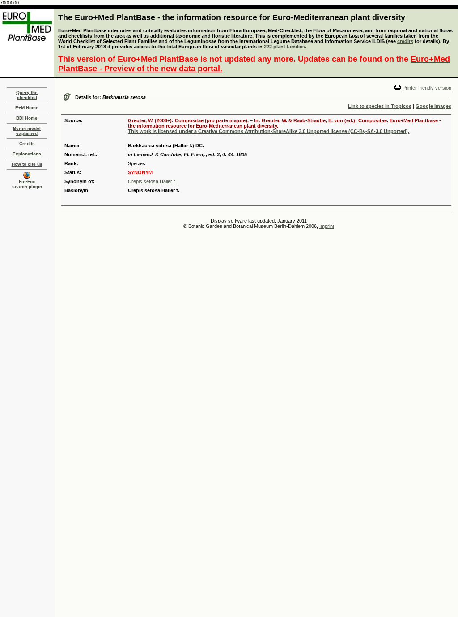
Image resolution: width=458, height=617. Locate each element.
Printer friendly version (426, 87)
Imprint (326, 226)
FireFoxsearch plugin (27, 184)
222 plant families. (285, 46)
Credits (27, 143)
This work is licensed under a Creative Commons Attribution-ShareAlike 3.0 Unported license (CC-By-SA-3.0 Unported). (268, 131)
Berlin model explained (27, 131)
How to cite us (27, 164)
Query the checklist (27, 95)
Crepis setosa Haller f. (152, 181)
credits (405, 41)
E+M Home (26, 107)
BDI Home (27, 118)
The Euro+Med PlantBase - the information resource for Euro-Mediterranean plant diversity (231, 17)
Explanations (27, 153)
